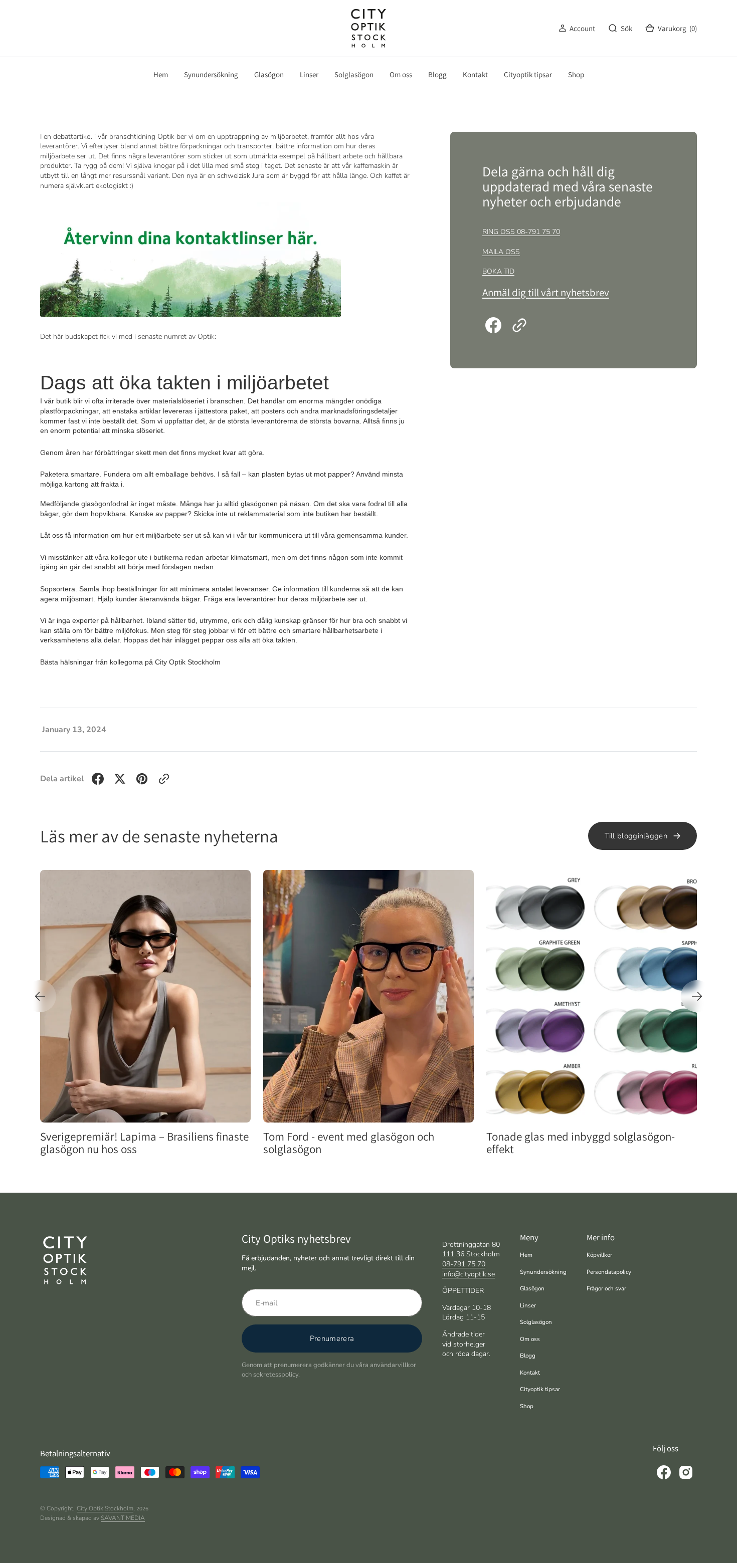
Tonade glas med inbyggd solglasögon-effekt (471, 1143)
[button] (577, 28)
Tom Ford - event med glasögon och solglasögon (239, 1143)
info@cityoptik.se (468, 1274)
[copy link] (519, 325)
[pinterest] (142, 779)
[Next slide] (697, 996)
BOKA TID (498, 271)
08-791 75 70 (463, 1264)
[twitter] (120, 779)
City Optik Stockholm (105, 1508)
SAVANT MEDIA (123, 1518)
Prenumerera (332, 1338)
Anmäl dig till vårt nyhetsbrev (545, 292)
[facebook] (493, 325)
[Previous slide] (40, 996)
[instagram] (686, 1472)
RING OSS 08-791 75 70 (521, 232)
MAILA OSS (501, 252)
